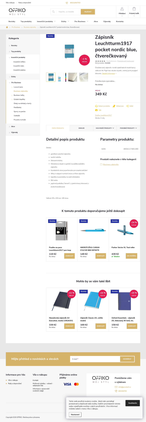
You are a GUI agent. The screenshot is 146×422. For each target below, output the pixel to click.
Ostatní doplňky (19, 99)
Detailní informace (108, 73)
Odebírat (127, 359)
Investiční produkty (18, 57)
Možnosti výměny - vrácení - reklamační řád (43, 384)
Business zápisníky (21, 91)
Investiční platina (19, 70)
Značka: (103, 115)
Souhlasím (132, 403)
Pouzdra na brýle (20, 120)
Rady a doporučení (24, 3)
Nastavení (75, 414)
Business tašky (19, 95)
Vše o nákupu (10, 3)
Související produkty (104, 128)
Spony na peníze (19, 111)
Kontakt (35, 380)
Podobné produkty (127, 128)
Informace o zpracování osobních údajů (41, 390)
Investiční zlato (18, 66)
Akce (13, 126)
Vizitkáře (17, 116)
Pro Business (16, 83)
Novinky (14, 45)
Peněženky (17, 107)
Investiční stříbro (19, 62)
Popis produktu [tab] (58, 128)
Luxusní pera (18, 87)
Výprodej (14, 132)
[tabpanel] (62, 239)
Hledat (87, 11)
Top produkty (16, 51)
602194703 (122, 391)
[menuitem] (12, 21)
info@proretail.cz (124, 387)
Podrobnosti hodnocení (125, 61)
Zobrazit (69, 256)
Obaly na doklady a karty (22, 103)
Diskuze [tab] (81, 128)
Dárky (13, 77)
